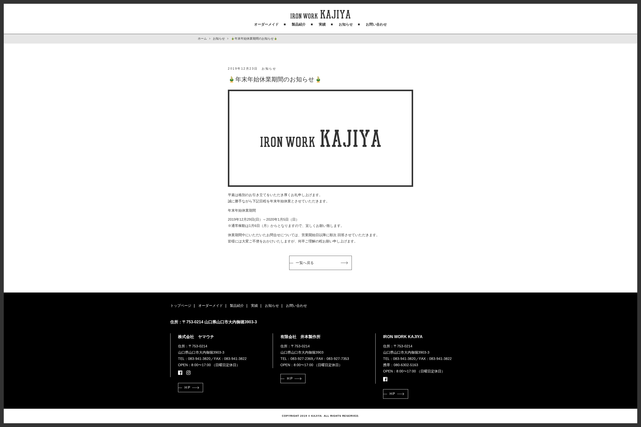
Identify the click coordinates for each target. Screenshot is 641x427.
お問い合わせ (376, 24)
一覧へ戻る (305, 263)
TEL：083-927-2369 (296, 359)
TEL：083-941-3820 (194, 359)
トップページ (180, 306)
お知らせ (346, 24)
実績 (322, 24)
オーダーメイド (266, 24)
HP (188, 387)
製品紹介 (299, 24)
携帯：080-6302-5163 (400, 365)
